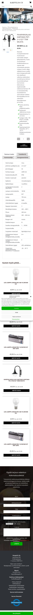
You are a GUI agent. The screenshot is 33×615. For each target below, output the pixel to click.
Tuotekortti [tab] (22, 154)
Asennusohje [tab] (8, 157)
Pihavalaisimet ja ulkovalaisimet (10, 27)
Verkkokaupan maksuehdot (16, 587)
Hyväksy (16, 308)
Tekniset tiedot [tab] (9, 154)
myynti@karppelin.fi (16, 574)
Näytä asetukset (16, 316)
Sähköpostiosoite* (16, 503)
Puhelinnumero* (16, 515)
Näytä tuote (16, 293)
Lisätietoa (16, 527)
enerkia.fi (19, 563)
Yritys (16, 509)
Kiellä (16, 312)
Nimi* (16, 496)
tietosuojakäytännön (23, 540)
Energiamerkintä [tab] (22, 157)
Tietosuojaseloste (15, 319)
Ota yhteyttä (16, 613)
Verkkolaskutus (17, 583)
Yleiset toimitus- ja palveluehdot (16, 589)
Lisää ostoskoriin (23, 145)
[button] (30, 296)
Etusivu (4, 27)
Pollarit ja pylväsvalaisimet (10, 29)
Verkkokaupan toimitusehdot (16, 585)
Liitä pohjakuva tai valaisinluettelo (16, 521)
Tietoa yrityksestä (16, 582)
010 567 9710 (16, 572)
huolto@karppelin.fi (16, 579)
